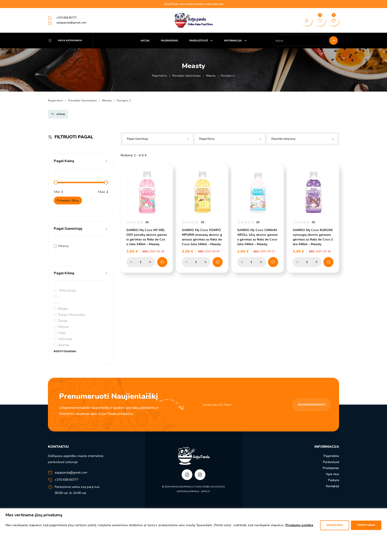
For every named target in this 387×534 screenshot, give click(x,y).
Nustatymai (335, 525)
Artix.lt (205, 491)
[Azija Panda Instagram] (200, 474)
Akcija (145, 40)
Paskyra (333, 480)
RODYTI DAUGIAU (65, 351)
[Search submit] (333, 40)
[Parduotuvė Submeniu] (211, 40)
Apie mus (332, 474)
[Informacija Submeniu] (245, 40)
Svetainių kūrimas (188, 491)
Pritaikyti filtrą (68, 200)
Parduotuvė (198, 40)
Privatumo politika (299, 525)
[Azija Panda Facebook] (187, 474)
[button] (81, 163)
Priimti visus (366, 525)
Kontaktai (332, 486)
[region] (193, 521)
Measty (211, 75)
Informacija (233, 40)
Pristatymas (331, 468)
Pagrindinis (169, 40)
